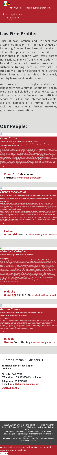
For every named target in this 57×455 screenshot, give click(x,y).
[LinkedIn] (6, 166)
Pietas (23, 427)
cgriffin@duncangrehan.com (27, 177)
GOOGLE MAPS (10, 387)
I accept (4, 453)
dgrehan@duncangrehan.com (41, 342)
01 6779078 (15, 8)
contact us (31, 441)
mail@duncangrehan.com (38, 8)
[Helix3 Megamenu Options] (54, 16)
